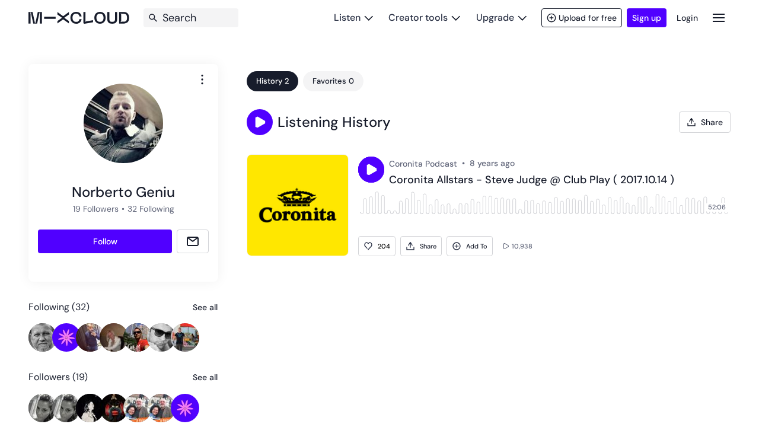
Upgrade (495, 17)
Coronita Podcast (423, 163)
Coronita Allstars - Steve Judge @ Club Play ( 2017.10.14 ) (531, 180)
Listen (347, 17)
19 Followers (96, 208)
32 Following (150, 208)
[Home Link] (78, 18)
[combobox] (202, 79)
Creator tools (418, 17)
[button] (260, 122)
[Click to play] (371, 170)
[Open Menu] (719, 17)
